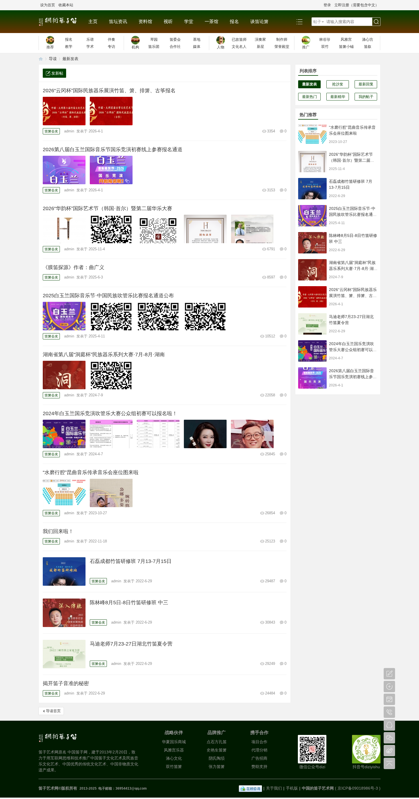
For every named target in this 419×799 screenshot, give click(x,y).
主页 (92, 21)
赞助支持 (259, 766)
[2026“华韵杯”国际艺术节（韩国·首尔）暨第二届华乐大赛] (64, 229)
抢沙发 (337, 84)
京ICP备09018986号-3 (357, 788)
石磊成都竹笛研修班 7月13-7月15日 (131, 561)
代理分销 (259, 750)
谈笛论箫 (259, 21)
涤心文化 (174, 758)
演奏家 (260, 39)
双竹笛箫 (174, 766)
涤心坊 (367, 39)
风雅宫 (346, 39)
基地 (196, 39)
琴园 (154, 39)
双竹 (325, 46)
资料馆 (145, 21)
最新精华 (337, 97)
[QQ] (250, 788)
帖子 (317, 21)
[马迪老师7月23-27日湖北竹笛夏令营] (64, 654)
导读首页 (53, 711)
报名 (234, 21)
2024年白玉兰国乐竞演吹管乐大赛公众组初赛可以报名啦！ (110, 413)
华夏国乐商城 (174, 741)
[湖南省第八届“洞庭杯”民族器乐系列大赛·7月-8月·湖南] (64, 375)
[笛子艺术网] (60, 21)
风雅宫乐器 (174, 750)
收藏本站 (65, 5)
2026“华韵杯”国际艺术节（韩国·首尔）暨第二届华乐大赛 (107, 208)
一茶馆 (211, 21)
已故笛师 (239, 39)
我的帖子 (366, 97)
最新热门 (309, 97)
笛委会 (175, 39)
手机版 (292, 788)
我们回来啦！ (58, 531)
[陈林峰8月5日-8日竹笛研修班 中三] (64, 613)
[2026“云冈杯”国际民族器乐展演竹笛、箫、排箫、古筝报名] (64, 111)
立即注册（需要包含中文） (356, 5)
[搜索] (376, 22)
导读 (53, 58)
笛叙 (367, 46)
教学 (68, 46)
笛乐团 (153, 46)
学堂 (188, 21)
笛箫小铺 (346, 46)
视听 (168, 21)
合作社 (175, 46)
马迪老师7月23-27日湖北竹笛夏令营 (131, 644)
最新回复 (366, 84)
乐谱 (90, 39)
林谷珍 (324, 39)
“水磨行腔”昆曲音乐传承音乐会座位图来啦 (91, 472)
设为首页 (47, 5)
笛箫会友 (51, 131)
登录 (327, 5)
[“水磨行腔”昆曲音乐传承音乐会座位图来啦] (64, 493)
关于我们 (274, 788)
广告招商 (259, 758)
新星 (260, 46)
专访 (111, 46)
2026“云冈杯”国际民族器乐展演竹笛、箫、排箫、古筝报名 (109, 90)
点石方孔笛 (217, 741)
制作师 (281, 39)
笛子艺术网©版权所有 (58, 788)
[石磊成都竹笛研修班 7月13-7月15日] (64, 571)
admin (69, 131)
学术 (90, 46)
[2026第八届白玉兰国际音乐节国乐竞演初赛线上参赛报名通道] (64, 170)
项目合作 (259, 741)
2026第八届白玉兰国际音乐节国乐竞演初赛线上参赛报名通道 (112, 149)
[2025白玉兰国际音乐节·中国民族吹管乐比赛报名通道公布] (64, 316)
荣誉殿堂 (281, 46)
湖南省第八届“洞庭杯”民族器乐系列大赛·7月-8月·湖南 (104, 354)
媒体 (196, 46)
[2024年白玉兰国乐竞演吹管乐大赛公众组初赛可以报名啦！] (64, 434)
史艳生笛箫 (217, 750)
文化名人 (239, 46)
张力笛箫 (217, 766)
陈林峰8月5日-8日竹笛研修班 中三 (129, 602)
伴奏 (111, 39)
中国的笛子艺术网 (318, 788)
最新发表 (70, 58)
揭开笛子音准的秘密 (66, 683)
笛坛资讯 (118, 21)
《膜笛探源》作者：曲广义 (73, 267)
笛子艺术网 (40, 59)
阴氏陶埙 (217, 758)
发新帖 (57, 73)
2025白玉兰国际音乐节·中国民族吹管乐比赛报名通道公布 (108, 295)
